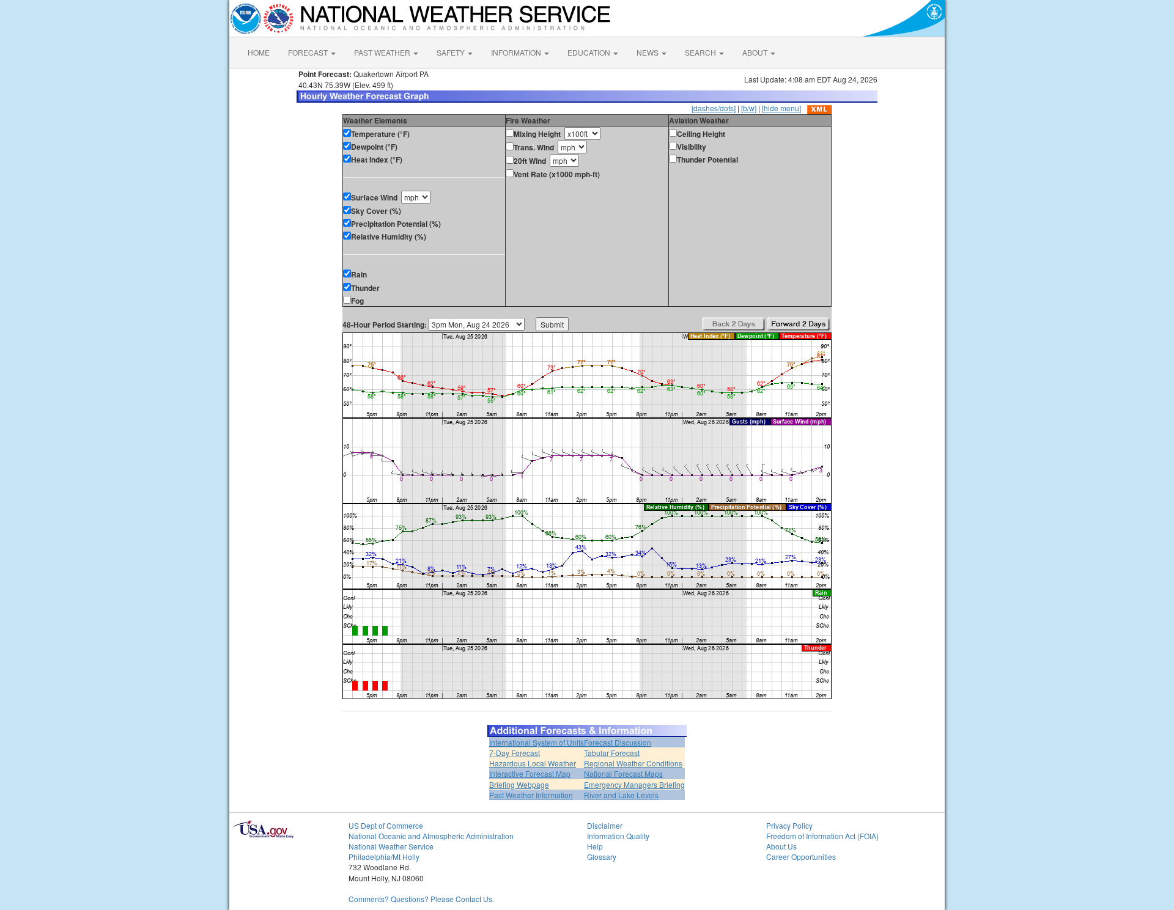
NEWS (648, 52)
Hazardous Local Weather (532, 763)
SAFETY (452, 52)
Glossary (601, 856)
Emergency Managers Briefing (634, 784)
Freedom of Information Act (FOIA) (822, 836)
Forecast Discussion (617, 742)
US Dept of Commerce (386, 825)
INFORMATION (517, 52)
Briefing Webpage (519, 784)
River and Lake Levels (621, 795)
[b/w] (748, 108)
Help (595, 846)
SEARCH (701, 52)
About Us (781, 846)
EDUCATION (589, 52)
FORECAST (309, 52)
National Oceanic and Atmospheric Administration (431, 836)
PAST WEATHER (383, 52)
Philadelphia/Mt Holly (384, 856)
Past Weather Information (531, 795)
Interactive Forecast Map (529, 773)
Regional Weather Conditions (633, 763)
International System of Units (536, 742)
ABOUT (755, 52)
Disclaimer (604, 825)
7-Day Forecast (514, 752)
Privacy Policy (789, 825)
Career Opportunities (801, 856)
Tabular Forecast (612, 752)
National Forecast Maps (623, 773)
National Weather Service (391, 846)
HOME (259, 52)
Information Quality (618, 836)
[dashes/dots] (714, 108)
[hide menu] (781, 108)
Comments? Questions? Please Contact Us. (421, 898)
